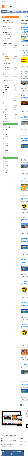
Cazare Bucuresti (23, 444)
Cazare (3, 438)
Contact (7, 449)
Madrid (6, 150)
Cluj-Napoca (7, 132)
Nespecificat (11, 76)
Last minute (4, 11)
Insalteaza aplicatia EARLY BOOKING (13, 451)
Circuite (3, 440)
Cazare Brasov (22, 443)
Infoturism (8, 6)
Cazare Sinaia (22, 439)
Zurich (6, 141)
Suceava (6, 147)
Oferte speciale (18, 11)
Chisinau (6, 145)
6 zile (11, 102)
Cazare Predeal (23, 441)
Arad (6, 139)
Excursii (10, 446)
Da (11, 45)
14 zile (11, 116)
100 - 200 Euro (8, 36)
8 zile (11, 105)
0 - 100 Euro (7, 34)
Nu (11, 47)
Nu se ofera (11, 82)
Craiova (6, 136)
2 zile (11, 94)
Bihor (6, 163)
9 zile (11, 107)
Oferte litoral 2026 (12, 435)
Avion (11, 85)
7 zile (11, 103)
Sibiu (6, 134)
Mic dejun (11, 67)
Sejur (3, 437)
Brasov (6, 152)
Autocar (11, 83)
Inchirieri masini (12, 444)
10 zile (11, 109)
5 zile (11, 100)
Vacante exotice (12, 438)
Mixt (11, 89)
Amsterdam (7, 127)
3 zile (11, 96)
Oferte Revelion (12, 437)
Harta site (2, 449)
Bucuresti (7, 125)
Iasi (5, 130)
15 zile (11, 118)
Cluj (5, 168)
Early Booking (11, 11)
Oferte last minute (10, 13)
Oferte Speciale (12, 433)
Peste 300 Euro (8, 40)
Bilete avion (4, 446)
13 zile (11, 114)
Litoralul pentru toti (13, 440)
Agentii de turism (5, 444)
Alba (6, 159)
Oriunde (6, 123)
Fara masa (11, 65)
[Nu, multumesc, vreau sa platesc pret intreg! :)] (23, 451)
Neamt (6, 170)
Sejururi (24, 11)
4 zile (11, 98)
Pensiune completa (11, 71)
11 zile (11, 111)
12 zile (11, 112)
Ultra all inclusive (11, 74)
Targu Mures (7, 129)
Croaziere (4, 441)
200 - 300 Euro (8, 38)
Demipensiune (11, 69)
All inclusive (11, 72)
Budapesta (7, 143)
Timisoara (7, 138)
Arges (6, 161)
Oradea (6, 148)
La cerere (11, 87)
